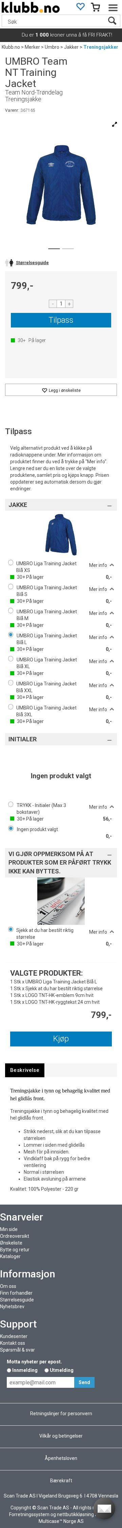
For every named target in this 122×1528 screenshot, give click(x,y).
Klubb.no (11, 47)
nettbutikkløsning (75, 1514)
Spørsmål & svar (17, 1350)
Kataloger (10, 1256)
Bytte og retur (14, 1249)
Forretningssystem (29, 1514)
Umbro (52, 47)
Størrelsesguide (17, 1299)
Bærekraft (61, 1480)
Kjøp (61, 1038)
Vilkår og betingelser (61, 1436)
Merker (32, 47)
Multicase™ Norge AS (61, 1521)
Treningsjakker (100, 47)
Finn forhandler (16, 1293)
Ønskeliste (11, 1243)
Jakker (71, 47)
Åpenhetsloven (61, 1458)
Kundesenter (13, 1336)
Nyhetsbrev (12, 1306)
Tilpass (61, 320)
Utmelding (62, 1370)
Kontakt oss (12, 1343)
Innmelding (25, 1370)
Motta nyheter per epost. (34, 1361)
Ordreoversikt (14, 1236)
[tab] (24, 1070)
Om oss (8, 1286)
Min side (9, 1229)
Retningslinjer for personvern (61, 1413)
